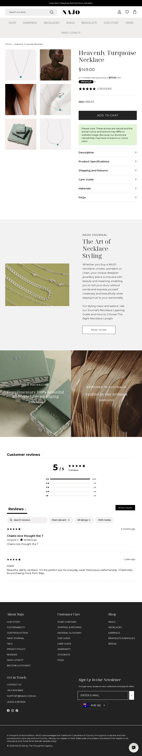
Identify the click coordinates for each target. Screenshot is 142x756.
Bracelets (89, 22)
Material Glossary (69, 633)
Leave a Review (16, 702)
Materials (85, 188)
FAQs (82, 197)
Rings (70, 22)
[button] (71, 479)
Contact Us (14, 684)
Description (86, 152)
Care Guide (86, 179)
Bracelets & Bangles (121, 638)
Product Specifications (94, 161)
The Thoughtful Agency (41, 745)
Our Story (111, 22)
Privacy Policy (16, 649)
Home (8, 44)
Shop (12, 22)
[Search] (52, 12)
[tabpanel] (71, 549)
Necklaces (51, 22)
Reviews (12, 654)
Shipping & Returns (69, 627)
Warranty (64, 649)
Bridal (112, 643)
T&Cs (10, 643)
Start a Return (66, 622)
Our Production (17, 633)
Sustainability (16, 627)
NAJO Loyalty (71, 32)
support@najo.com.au (21, 696)
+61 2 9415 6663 (15, 690)
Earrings (30, 22)
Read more (99, 329)
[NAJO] (71, 12)
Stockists (63, 654)
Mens (130, 22)
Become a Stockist (18, 665)
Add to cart (107, 115)
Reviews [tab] (17, 509)
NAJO (18, 745)
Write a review (125, 507)
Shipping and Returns (93, 170)
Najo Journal (15, 638)
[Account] (119, 12)
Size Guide (63, 638)
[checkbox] (104, 520)
